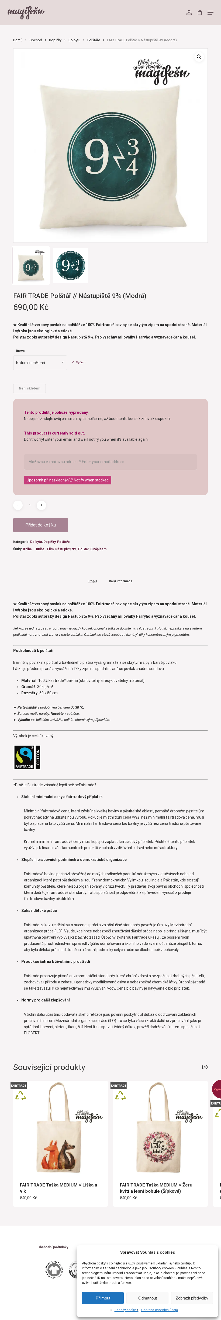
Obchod (35, 40)
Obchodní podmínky (52, 1247)
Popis (92, 581)
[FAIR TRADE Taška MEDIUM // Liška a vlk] (60, 1128)
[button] (210, 12)
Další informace (121, 581)
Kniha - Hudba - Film (38, 549)
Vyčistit (81, 362)
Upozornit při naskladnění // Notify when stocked (68, 480)
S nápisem (98, 549)
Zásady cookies (127, 1310)
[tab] (93, 581)
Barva (20, 351)
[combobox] (40, 362)
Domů (17, 40)
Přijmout (103, 1298)
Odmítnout (147, 1298)
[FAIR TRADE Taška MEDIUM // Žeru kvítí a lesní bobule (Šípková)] (160, 1128)
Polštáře (93, 40)
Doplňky (55, 40)
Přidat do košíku (40, 525)
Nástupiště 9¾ (66, 549)
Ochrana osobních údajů (159, 1310)
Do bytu (74, 40)
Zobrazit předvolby (192, 1298)
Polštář (83, 549)
